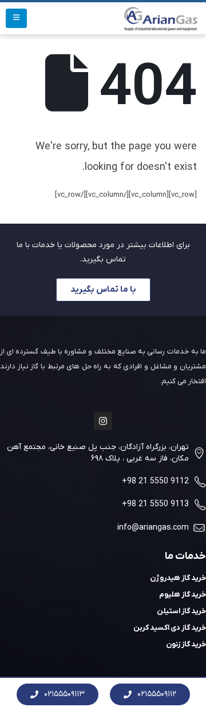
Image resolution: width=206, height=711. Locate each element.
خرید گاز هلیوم (182, 594)
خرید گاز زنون (186, 644)
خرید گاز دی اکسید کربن (169, 628)
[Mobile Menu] (16, 18)
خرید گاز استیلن (181, 611)
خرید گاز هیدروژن (178, 578)
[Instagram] (103, 421)
